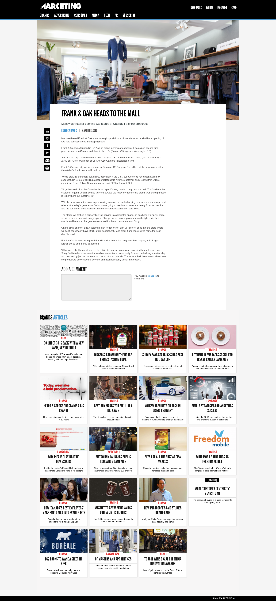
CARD (234, 7)
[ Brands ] (113, 349)
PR (116, 15)
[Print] (47, 168)
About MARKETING (223, 598)
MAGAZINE (222, 7)
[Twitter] (47, 153)
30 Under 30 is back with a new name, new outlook (64, 345)
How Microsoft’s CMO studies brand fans (162, 510)
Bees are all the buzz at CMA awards (163, 459)
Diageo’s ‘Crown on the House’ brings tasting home (113, 357)
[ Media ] (64, 338)
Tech (107, 15)
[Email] (47, 160)
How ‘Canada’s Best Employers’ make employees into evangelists (63, 510)
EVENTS (209, 7)
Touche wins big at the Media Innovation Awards (162, 561)
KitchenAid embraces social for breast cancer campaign (212, 357)
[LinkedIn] (47, 131)
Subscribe (129, 15)
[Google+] (47, 138)
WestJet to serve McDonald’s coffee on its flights (113, 510)
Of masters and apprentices (113, 558)
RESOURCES (196, 7)
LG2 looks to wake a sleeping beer (64, 561)
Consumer (80, 15)
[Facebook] (47, 146)
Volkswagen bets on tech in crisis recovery (163, 408)
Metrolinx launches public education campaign (113, 459)
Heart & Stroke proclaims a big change (64, 408)
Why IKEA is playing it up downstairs (63, 459)
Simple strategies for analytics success (212, 408)
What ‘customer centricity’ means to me (212, 491)
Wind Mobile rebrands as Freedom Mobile (212, 459)
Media (95, 15)
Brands (44, 15)
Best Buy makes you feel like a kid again (113, 408)
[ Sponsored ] (212, 400)
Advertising (61, 15)
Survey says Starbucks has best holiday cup (162, 357)
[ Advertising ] (63, 451)
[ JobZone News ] (113, 554)
